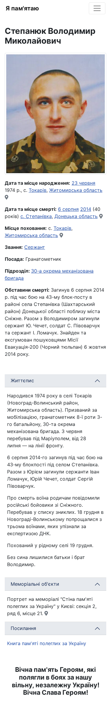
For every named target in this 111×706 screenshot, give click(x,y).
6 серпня (68, 209)
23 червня (83, 183)
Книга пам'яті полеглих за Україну (46, 643)
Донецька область (76, 216)
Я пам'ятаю (22, 8)
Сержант (34, 247)
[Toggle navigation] (97, 8)
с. (23, 216)
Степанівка (39, 216)
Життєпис (22, 380)
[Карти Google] (6, 197)
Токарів (37, 190)
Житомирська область (75, 190)
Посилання (23, 628)
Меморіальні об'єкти (35, 584)
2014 (85, 209)
